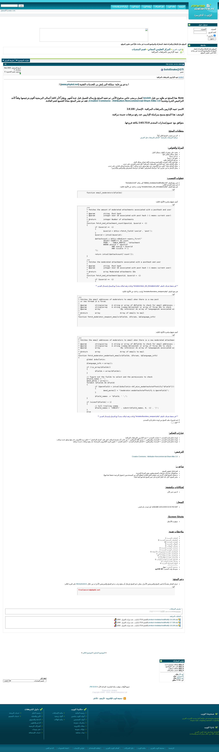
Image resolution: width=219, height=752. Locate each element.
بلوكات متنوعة (80, 729)
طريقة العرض (9, 60)
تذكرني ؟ (210, 36)
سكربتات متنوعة (79, 723)
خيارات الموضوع (23, 60)
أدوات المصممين (79, 719)
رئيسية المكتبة (80, 713)
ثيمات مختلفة (80, 733)
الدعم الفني (49, 748)
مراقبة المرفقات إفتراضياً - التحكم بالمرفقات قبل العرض (159, 137)
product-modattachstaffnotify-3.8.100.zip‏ (163, 625)
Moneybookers (81, 584)
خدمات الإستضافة (35, 733)
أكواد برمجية (59, 716)
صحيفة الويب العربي (157, 748)
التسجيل (3, 10)
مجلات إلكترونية (79, 726)
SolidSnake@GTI (174, 69)
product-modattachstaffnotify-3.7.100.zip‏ (163, 622)
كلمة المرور (212, 32)
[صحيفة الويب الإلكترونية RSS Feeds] (125, 698)
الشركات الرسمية (35, 726)
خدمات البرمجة (14, 713)
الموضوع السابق (99, 653)
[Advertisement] (94, 640)
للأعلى (95, 698)
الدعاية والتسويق (35, 719)
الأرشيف (102, 698)
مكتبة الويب (141, 748)
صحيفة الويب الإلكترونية (114, 698)
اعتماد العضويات (63, 748)
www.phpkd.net (69, 84)
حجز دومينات (36, 729)
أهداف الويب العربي (112, 748)
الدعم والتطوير (36, 723)
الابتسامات (180, 676)
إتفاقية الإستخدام (94, 748)
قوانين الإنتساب (78, 748)
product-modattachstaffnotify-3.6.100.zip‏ (163, 619)
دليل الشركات (128, 748)
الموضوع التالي (88, 653)
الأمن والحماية (36, 716)
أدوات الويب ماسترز (78, 716)
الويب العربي (177, 49)
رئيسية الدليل (36, 713)
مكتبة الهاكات (58, 719)
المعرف (213, 29)
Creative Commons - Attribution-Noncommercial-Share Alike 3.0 (124, 101)
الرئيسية (171, 748)
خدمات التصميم (13, 716)
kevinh (147, 98)
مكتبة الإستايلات (57, 713)
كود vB (181, 674)
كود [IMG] (180, 678)
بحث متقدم (11, 10)
